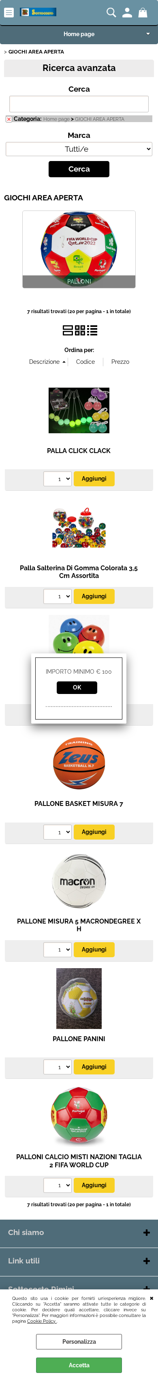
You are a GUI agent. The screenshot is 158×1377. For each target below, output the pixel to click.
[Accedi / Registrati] (128, 12)
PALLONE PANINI (79, 1039)
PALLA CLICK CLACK (79, 451)
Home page (79, 34)
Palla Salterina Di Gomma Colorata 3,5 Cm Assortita (79, 572)
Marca (79, 135)
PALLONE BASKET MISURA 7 (78, 804)
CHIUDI (151, 1297)
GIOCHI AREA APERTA (99, 119)
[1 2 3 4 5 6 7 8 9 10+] (58, 479)
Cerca (79, 89)
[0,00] (144, 12)
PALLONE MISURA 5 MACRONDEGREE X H (79, 925)
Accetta (79, 1365)
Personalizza (79, 1341)
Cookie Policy (42, 1321)
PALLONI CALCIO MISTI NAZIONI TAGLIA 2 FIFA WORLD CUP (79, 1161)
